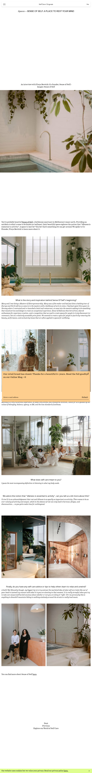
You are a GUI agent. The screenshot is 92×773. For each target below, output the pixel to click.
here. (66, 771)
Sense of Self (27, 222)
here (35, 674)
